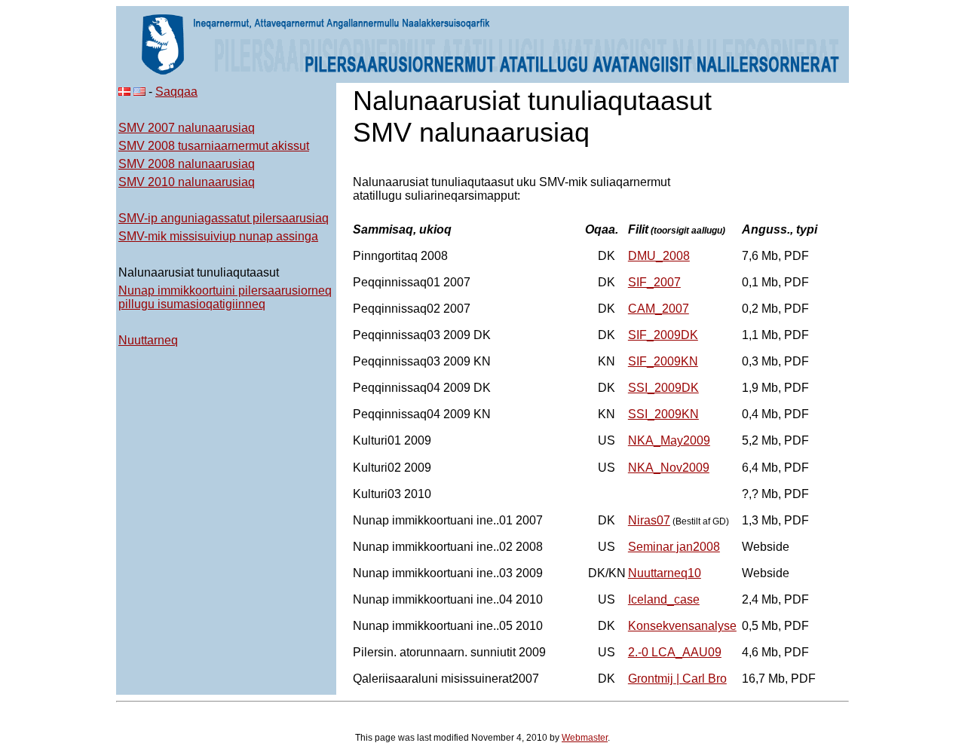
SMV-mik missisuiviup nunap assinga (218, 236)
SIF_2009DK (663, 335)
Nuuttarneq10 (664, 573)
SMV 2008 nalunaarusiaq (186, 163)
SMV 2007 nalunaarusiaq (186, 127)
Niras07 (649, 520)
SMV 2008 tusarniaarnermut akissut (213, 145)
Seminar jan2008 (674, 546)
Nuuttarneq (148, 340)
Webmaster (585, 737)
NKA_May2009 (669, 440)
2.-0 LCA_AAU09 (674, 652)
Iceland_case (664, 599)
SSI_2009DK (663, 387)
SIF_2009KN (663, 361)
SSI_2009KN (663, 414)
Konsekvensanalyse (682, 625)
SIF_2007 (654, 282)
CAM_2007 (658, 308)
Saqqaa (176, 91)
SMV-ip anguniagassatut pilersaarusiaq (223, 218)
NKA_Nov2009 (668, 467)
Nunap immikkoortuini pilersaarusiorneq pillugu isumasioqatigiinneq (225, 297)
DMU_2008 (659, 255)
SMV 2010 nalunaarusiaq (186, 182)
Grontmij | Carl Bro (677, 678)
